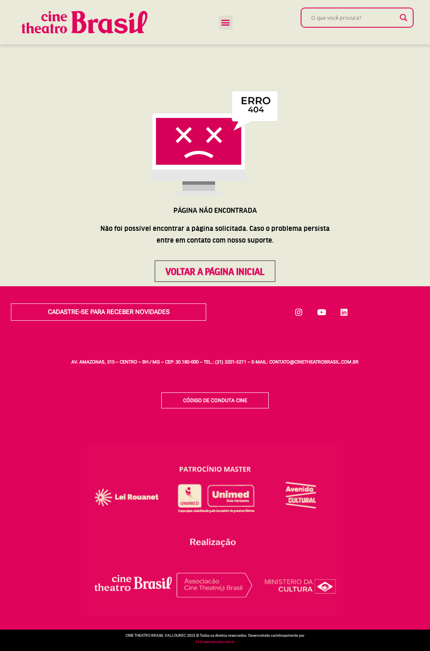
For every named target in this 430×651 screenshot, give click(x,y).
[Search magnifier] (403, 18)
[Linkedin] (344, 312)
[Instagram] (299, 312)
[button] (226, 22)
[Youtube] (322, 312)
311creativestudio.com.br (215, 641)
